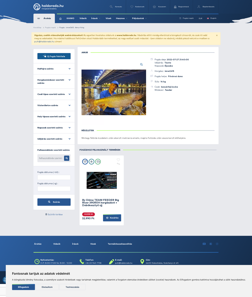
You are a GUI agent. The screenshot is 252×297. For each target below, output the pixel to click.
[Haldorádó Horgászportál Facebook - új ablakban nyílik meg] (210, 244)
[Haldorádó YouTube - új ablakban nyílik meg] (204, 244)
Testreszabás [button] (72, 287)
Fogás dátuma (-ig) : (47, 184)
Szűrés (56, 202)
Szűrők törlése (55, 214)
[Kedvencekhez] (118, 160)
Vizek (108, 18)
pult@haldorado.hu (44, 42)
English (213, 18)
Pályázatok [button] (138, 18)
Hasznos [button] (120, 18)
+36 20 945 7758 (93, 263)
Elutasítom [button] (47, 287)
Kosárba (113, 218)
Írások (75, 244)
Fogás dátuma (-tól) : (48, 172)
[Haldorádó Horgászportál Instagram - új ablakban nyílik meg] (217, 244)
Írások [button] (94, 18)
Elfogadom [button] (23, 287)
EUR (200, 18)
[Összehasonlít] (118, 164)
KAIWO (70, 18)
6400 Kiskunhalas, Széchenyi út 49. (162, 263)
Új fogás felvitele (56, 56)
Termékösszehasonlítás (120, 244)
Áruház (37, 244)
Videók (83, 18)
